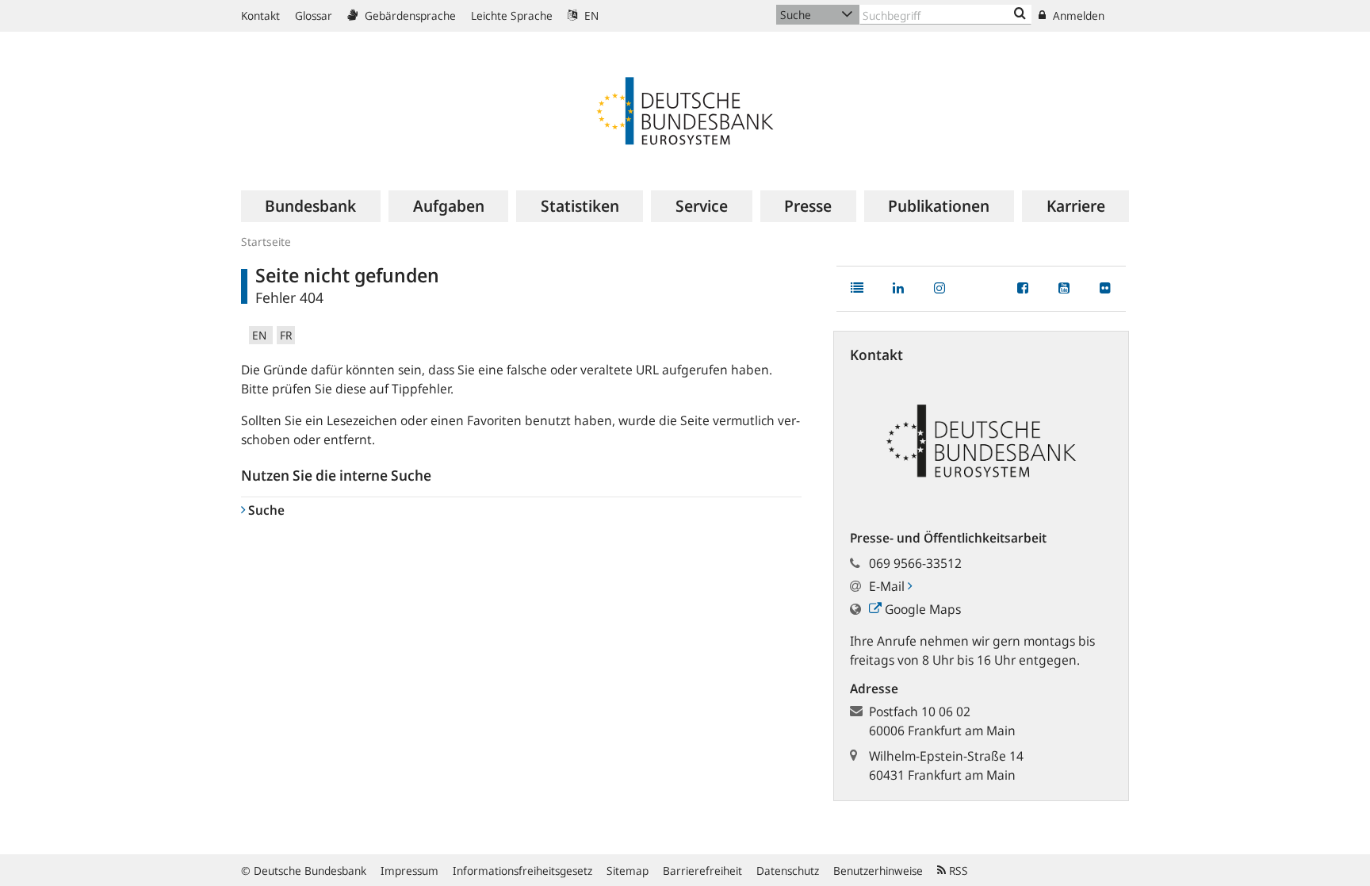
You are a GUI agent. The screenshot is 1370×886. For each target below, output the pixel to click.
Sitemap (628, 870)
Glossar (313, 15)
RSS (957, 870)
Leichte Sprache (512, 15)
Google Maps (921, 609)
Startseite (266, 241)
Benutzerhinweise (878, 870)
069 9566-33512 (915, 563)
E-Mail (888, 586)
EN (590, 15)
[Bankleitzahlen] (1020, 14)
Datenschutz (787, 870)
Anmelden (1077, 15)
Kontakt (260, 15)
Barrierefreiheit (702, 870)
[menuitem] (311, 206)
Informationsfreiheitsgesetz (522, 870)
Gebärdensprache (409, 15)
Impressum (409, 870)
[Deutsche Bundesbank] (685, 109)
